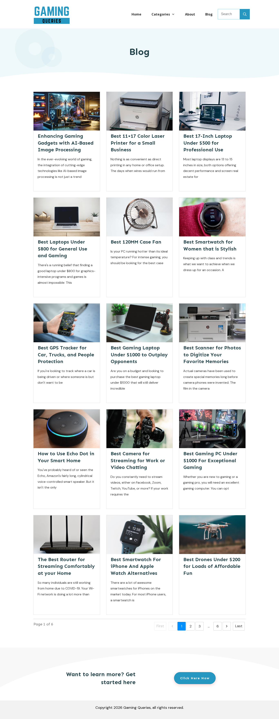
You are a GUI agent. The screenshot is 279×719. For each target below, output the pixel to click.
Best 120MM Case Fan (136, 242)
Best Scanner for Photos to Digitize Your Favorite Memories (212, 354)
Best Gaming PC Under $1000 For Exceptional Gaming (210, 460)
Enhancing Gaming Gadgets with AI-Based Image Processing (66, 143)
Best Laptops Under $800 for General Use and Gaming (62, 248)
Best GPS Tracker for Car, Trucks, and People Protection (66, 354)
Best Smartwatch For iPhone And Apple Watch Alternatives (136, 566)
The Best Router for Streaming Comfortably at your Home (66, 566)
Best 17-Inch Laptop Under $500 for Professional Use (207, 143)
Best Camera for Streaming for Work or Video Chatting (138, 460)
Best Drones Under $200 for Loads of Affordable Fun (211, 566)
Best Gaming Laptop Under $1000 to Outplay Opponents (139, 354)
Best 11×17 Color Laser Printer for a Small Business (138, 143)
